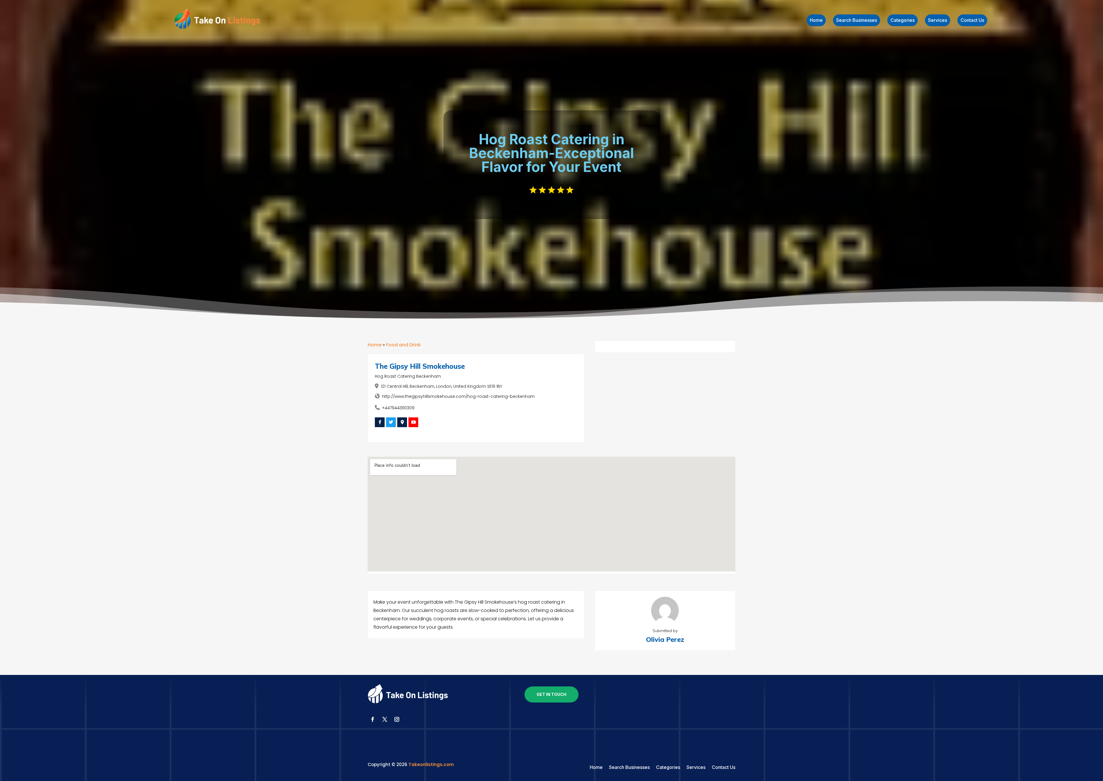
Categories (902, 20)
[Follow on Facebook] (372, 719)
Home (816, 20)
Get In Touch (551, 694)
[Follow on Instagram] (397, 719)
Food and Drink (403, 344)
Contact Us (972, 20)
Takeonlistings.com (431, 764)
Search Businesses (856, 20)
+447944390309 (398, 408)
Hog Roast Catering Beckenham (408, 376)
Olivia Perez (665, 639)
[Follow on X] (384, 719)
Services (937, 20)
